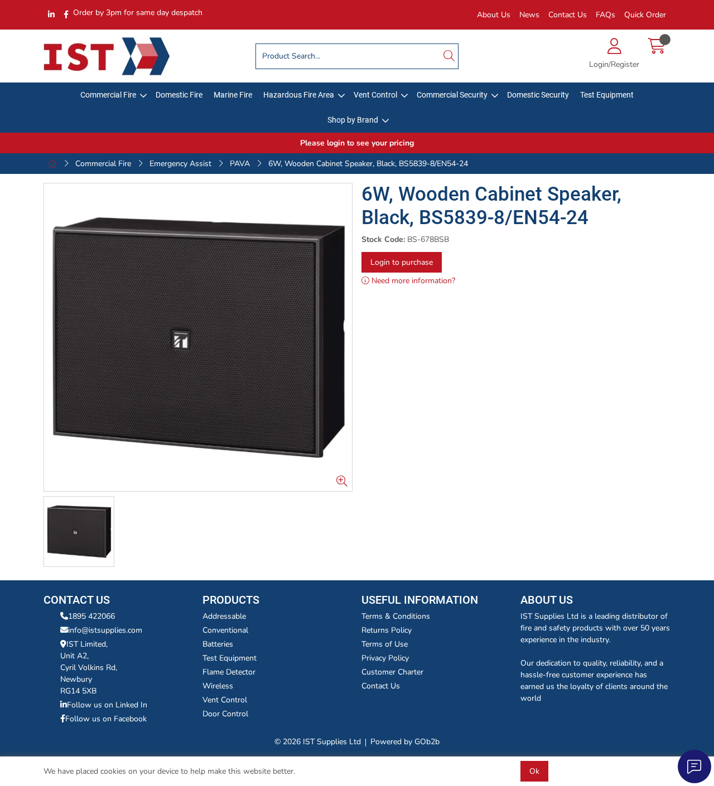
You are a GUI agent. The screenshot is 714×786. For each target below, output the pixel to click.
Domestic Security (538, 94)
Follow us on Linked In (107, 705)
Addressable (224, 616)
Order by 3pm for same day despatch (137, 12)
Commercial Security (452, 94)
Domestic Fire (179, 94)
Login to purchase (401, 262)
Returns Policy (386, 630)
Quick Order (645, 14)
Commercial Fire (108, 94)
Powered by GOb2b (405, 741)
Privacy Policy (385, 658)
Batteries (217, 644)
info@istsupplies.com (105, 630)
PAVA (240, 163)
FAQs (605, 14)
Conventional (225, 630)
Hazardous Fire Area (298, 94)
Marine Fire (233, 94)
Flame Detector (228, 672)
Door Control (225, 714)
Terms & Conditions (395, 616)
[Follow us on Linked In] (51, 15)
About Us (493, 14)
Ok (534, 771)
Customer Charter (392, 672)
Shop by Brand (352, 119)
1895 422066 (91, 616)
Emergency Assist (180, 163)
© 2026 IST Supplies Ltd (317, 741)
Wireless (217, 686)
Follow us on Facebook (106, 719)
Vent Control (375, 94)
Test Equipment (607, 94)
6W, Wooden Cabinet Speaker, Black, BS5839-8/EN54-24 (368, 163)
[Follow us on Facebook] (66, 15)
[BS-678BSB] (198, 337)
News (529, 14)
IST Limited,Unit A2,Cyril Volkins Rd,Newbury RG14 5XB (88, 667)
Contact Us (567, 14)
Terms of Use (384, 644)
